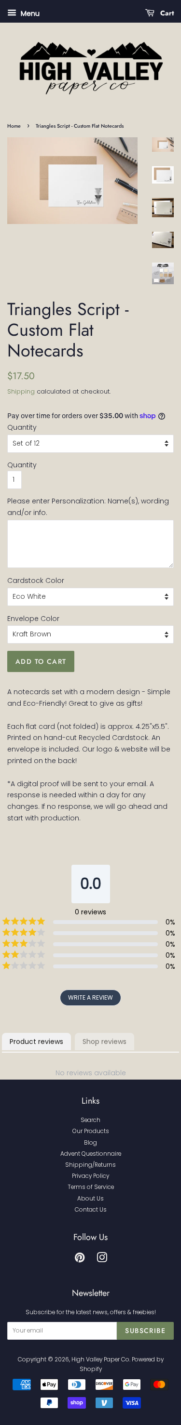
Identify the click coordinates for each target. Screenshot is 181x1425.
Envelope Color (33, 618)
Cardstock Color (35, 580)
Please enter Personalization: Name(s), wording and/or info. (88, 506)
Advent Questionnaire (90, 1154)
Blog (90, 1143)
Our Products (90, 1131)
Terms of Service (91, 1187)
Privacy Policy (90, 1176)
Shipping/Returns (90, 1165)
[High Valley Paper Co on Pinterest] (79, 1260)
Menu (29, 13)
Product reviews (36, 1041)
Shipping (21, 391)
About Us (90, 1198)
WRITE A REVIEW (90, 997)
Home (14, 126)
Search (90, 1120)
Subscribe (145, 1330)
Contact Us (91, 1210)
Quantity (22, 427)
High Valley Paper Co (100, 1359)
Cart (166, 13)
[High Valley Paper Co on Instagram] (102, 1260)
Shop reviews (104, 1041)
